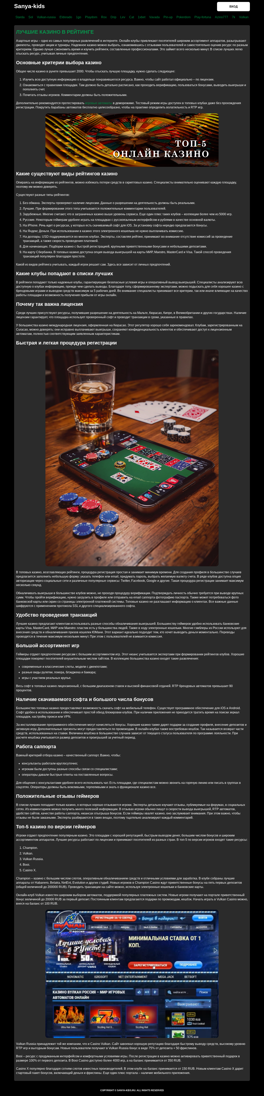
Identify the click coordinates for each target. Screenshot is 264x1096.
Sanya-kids (29, 6)
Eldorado (66, 17)
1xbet (141, 17)
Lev (122, 17)
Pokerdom (183, 17)
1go (78, 17)
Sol (30, 17)
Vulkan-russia (46, 17)
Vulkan (244, 17)
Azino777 (221, 17)
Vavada (154, 17)
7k (233, 17)
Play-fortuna (202, 17)
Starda (20, 17)
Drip (113, 17)
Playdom (91, 17)
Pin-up (168, 17)
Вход (233, 6)
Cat (131, 17)
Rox (104, 17)
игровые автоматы (98, 103)
